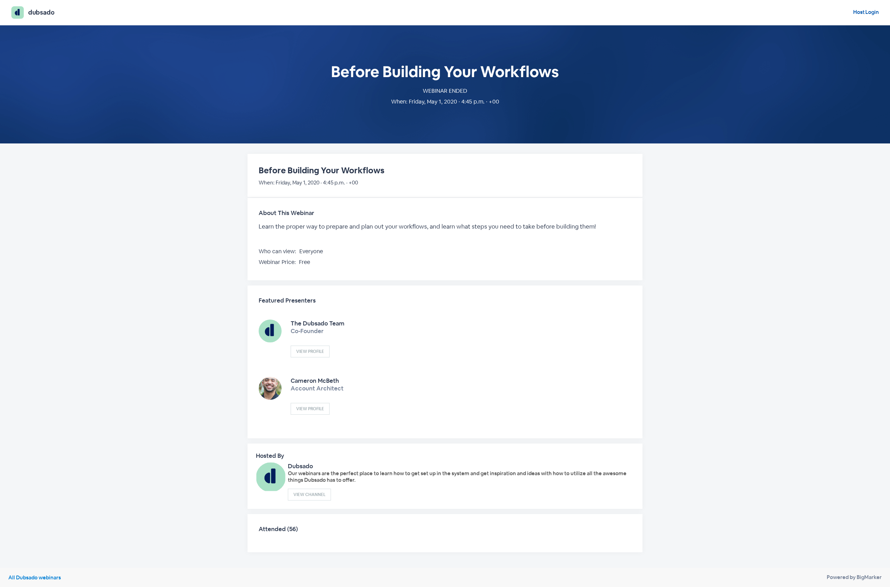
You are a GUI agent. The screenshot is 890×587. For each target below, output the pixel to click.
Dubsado (300, 466)
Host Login (866, 12)
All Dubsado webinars (34, 577)
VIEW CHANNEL (309, 494)
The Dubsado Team (318, 323)
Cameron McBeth (315, 381)
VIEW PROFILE (310, 351)
